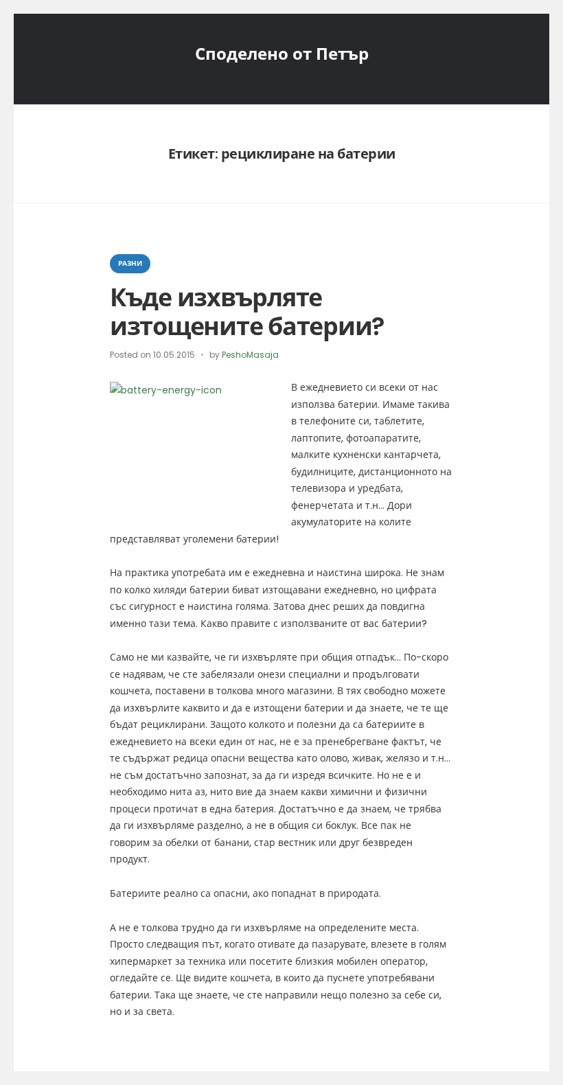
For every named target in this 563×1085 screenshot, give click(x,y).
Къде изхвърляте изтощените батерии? (247, 311)
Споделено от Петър (282, 54)
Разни (130, 263)
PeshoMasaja (250, 355)
